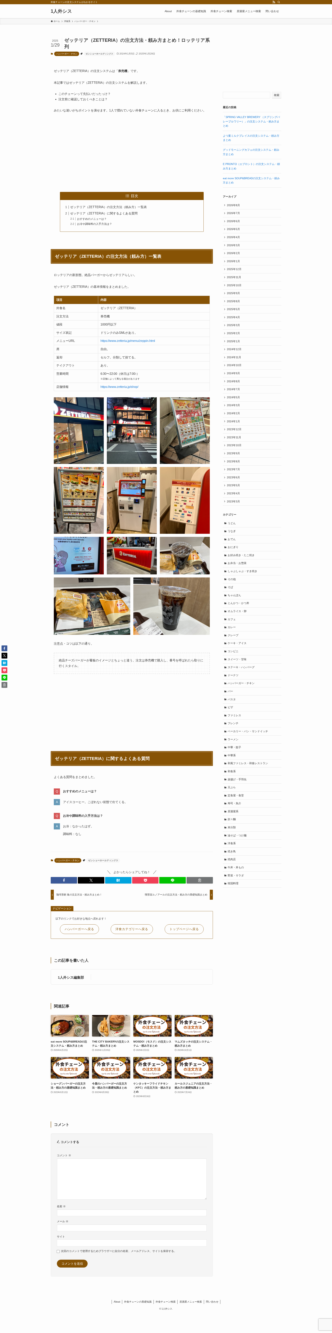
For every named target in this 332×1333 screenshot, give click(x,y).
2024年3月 (233, 405)
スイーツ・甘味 (237, 659)
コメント (64, 1155)
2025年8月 (233, 301)
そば (230, 587)
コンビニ (233, 651)
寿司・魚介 (234, 803)
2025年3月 (233, 325)
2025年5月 (233, 309)
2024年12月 (234, 349)
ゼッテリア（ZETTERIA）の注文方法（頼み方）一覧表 (108, 207)
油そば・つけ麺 (237, 835)
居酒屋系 (233, 811)
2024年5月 (233, 397)
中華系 (232, 755)
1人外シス (61, 11)
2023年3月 (233, 501)
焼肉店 (232, 859)
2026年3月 (233, 245)
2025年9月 (233, 293)
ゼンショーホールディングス (99, 54)
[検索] (278, 2)
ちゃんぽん (234, 595)
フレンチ (233, 723)
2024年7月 (233, 389)
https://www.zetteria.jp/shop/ (119, 386)
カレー (232, 627)
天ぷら (232, 787)
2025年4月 (233, 317)
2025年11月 (234, 277)
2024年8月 (233, 381)
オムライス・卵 (237, 611)
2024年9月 (233, 373)
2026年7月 (233, 213)
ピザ (230, 707)
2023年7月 (233, 469)
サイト (61, 1236)
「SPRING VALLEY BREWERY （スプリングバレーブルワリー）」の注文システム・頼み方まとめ (251, 121)
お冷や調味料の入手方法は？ (94, 223)
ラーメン (233, 739)
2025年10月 (234, 285)
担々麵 (232, 819)
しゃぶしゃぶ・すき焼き (242, 571)
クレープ (233, 635)
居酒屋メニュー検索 (190, 1301)
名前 (61, 1206)
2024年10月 (234, 365)
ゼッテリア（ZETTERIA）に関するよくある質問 (104, 213)
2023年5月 (233, 485)
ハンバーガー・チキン (66, 54)
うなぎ (232, 531)
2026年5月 (233, 229)
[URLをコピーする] (200, 880)
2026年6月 (233, 221)
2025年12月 (234, 269)
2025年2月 (233, 333)
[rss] (273, 2)
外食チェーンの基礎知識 (138, 1301)
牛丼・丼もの (236, 867)
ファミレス (234, 715)
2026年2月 (233, 253)
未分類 (232, 827)
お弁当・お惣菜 (237, 563)
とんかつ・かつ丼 (238, 603)
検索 (276, 95)
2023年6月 (233, 477)
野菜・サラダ (236, 875)
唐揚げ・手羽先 (237, 779)
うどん (232, 523)
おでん (232, 539)
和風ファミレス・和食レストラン (248, 763)
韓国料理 (233, 883)
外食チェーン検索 (166, 1301)
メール (62, 1221)
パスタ (232, 699)
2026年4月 (233, 237)
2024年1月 (233, 421)
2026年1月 (233, 261)
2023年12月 (234, 429)
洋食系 (232, 843)
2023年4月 (233, 493)
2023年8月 (233, 461)
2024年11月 (234, 357)
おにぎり (233, 547)
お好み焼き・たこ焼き (241, 555)
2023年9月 (233, 453)
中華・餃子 (234, 747)
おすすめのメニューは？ (92, 218)
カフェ (232, 619)
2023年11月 (234, 437)
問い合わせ (212, 1301)
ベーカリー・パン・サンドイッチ (248, 731)
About (117, 1301)
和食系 (232, 771)
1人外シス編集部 (71, 977)
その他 (232, 579)
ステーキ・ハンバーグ (241, 667)
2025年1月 (233, 341)
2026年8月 (233, 205)
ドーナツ (233, 675)
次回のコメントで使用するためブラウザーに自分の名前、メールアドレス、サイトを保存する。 (119, 1251)
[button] (64, 880)
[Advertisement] (132, 153)
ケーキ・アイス (237, 643)
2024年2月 (233, 413)
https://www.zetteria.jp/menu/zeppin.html (127, 340)
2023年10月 (234, 445)
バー (230, 691)
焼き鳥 (232, 851)
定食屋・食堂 (236, 795)
